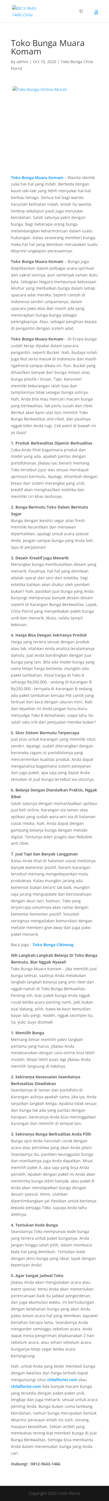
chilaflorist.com (26, 1386)
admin (22, 61)
